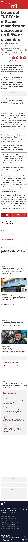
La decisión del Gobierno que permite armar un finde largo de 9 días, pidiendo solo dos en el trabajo (14, 402)
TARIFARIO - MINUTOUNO (6, 536)
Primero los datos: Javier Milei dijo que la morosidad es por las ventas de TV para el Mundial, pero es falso (17, 103)
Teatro (13, 522)
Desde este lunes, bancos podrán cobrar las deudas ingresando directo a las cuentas (14, 385)
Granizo (3, 528)
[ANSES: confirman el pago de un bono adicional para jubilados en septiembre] (14, 285)
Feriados (3, 524)
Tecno (16, 510)
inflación (11, 234)
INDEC (3, 234)
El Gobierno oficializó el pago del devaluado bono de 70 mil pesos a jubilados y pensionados (13, 350)
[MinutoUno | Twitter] (23, 509)
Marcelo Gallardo (10, 528)
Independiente (4, 518)
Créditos (3, 381)
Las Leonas (3, 522)
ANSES (16, 520)
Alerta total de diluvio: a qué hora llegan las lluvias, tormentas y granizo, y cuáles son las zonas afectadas (13, 411)
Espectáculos (10, 510)
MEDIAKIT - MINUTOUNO (5, 535)
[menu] (3, 2)
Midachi (3, 526)
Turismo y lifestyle (5, 512)
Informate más (11, 99)
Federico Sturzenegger (12, 526)
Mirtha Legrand (5, 520)
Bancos (16, 518)
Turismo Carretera (5, 516)
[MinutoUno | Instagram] (20, 509)
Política (3, 508)
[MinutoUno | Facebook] (26, 509)
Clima (9, 522)
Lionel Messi (12, 514)
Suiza (17, 522)
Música (11, 518)
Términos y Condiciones (6, 530)
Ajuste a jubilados (6, 346)
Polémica (4, 266)
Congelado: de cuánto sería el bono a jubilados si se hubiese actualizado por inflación (13, 323)
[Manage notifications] (25, 537)
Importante (5, 294)
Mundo (13, 512)
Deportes (3, 510)
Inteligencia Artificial (12, 524)
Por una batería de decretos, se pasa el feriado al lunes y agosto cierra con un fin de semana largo (14, 420)
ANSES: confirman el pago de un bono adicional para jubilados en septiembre (14, 297)
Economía (4, 43)
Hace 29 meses (5, 320)
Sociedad (8, 508)
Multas (12, 520)
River (13, 516)
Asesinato (19, 528)
